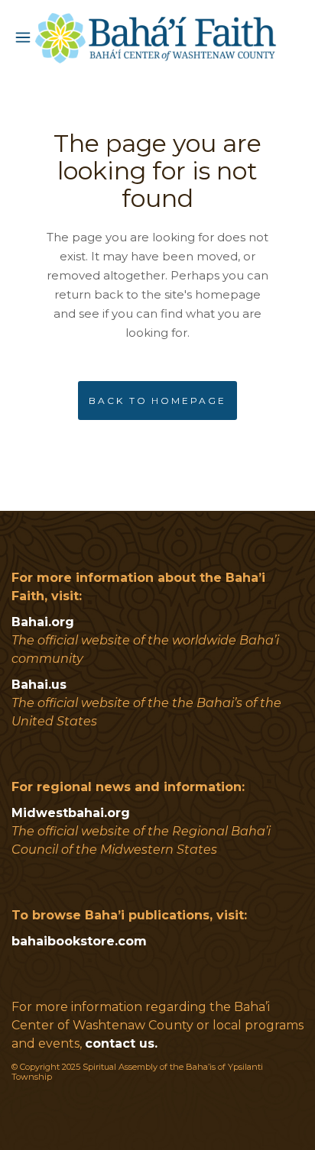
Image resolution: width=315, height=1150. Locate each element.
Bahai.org (42, 622)
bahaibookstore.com (79, 941)
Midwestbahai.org (70, 813)
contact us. (121, 1043)
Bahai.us (39, 684)
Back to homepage (157, 400)
